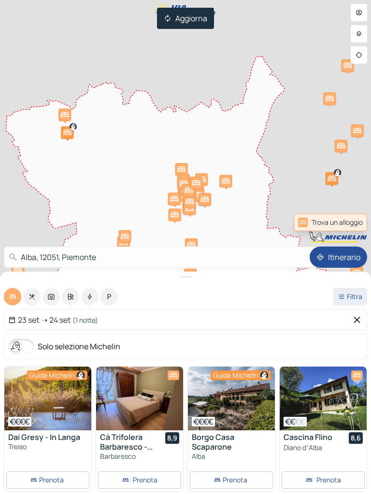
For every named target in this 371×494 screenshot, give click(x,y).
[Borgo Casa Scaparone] (231, 398)
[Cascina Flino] (323, 398)
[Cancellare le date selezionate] (359, 319)
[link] (343, 222)
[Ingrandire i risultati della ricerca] (185, 277)
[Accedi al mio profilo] (359, 12)
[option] (12, 296)
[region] (47, 398)
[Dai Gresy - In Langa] (47, 398)
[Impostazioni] (359, 33)
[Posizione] (359, 55)
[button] (332, 178)
